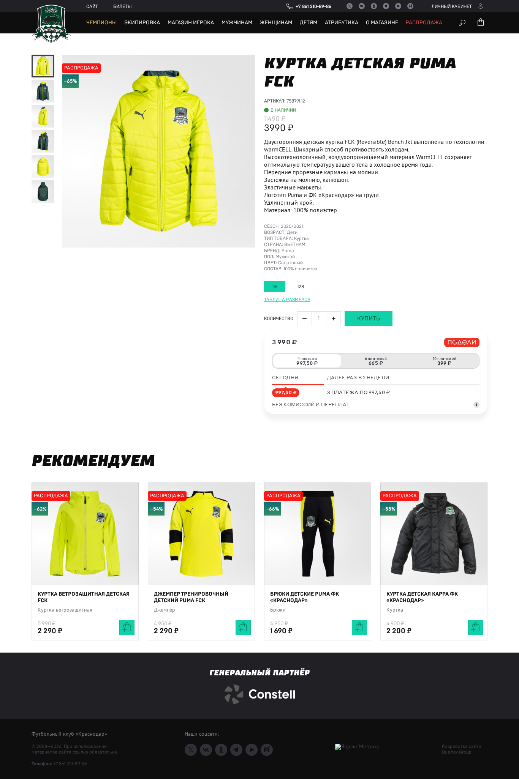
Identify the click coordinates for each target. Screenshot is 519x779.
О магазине (382, 22)
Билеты (122, 6)
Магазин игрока (191, 22)
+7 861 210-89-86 (70, 764)
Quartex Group (457, 752)
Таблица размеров (287, 299)
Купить (368, 318)
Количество (278, 318)
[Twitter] (350, 6)
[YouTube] (398, 6)
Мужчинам (237, 22)
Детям (308, 22)
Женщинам (276, 22)
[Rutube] (410, 6)
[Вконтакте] (362, 6)
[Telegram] (386, 6)
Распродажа (424, 22)
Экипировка (142, 22)
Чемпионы (101, 22)
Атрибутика (341, 22)
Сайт (92, 6)
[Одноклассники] (374, 6)
